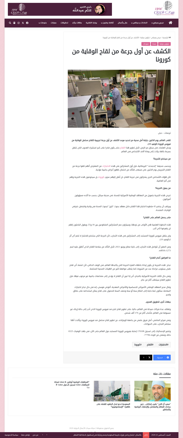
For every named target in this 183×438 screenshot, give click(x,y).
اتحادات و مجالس (140, 22)
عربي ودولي (158, 22)
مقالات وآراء (77, 22)
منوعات (43, 22)
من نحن (35, 435)
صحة (154, 44)
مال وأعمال (122, 22)
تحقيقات (64, 22)
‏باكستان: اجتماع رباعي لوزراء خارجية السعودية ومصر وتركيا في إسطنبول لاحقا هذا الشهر (107, 435)
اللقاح (122, 147)
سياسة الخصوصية (11, 435)
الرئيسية (165, 37)
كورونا (102, 177)
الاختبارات (106, 166)
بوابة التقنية (91, 22)
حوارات (54, 22)
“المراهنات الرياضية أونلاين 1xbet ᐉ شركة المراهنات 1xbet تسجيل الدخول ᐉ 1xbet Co (71, 385)
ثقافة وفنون (108, 22)
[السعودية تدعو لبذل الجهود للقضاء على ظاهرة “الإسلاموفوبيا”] (112, 391)
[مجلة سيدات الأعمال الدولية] (164, 8)
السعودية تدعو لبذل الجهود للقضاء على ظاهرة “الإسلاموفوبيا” (113, 405)
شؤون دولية (145, 37)
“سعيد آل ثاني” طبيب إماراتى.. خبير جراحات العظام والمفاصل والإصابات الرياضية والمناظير (152, 407)
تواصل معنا (25, 435)
